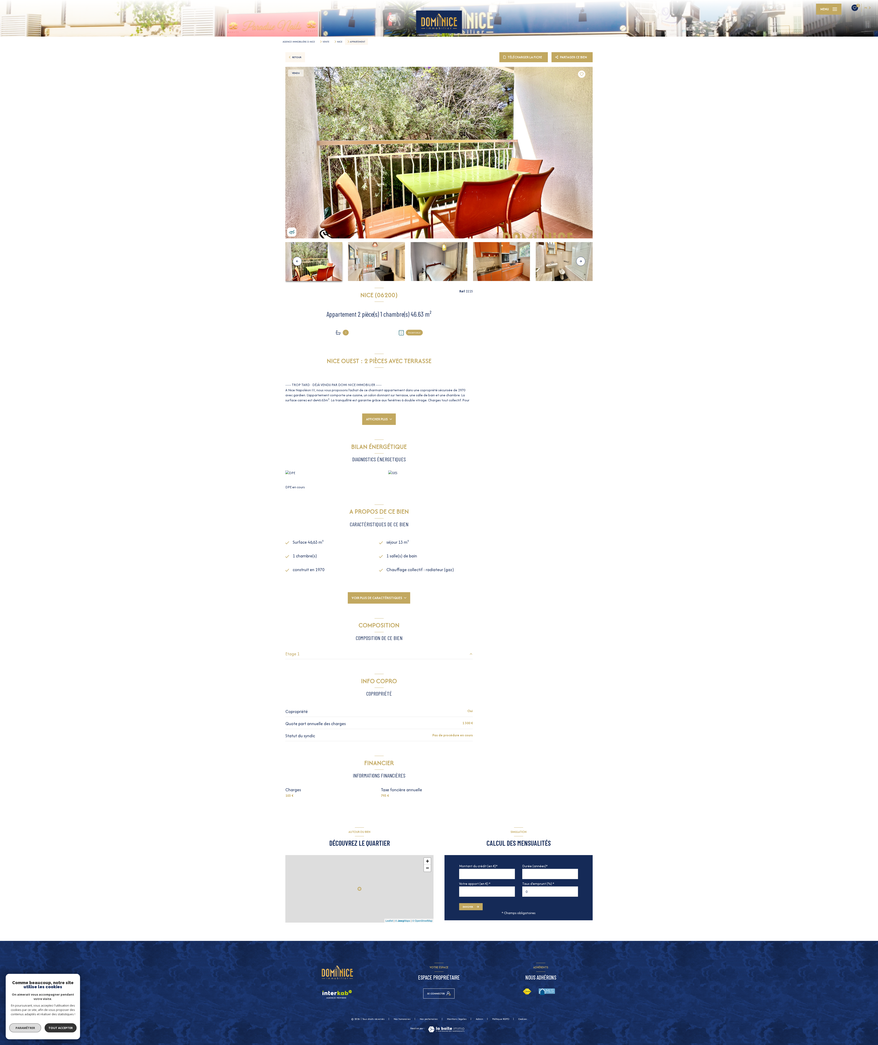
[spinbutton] (550, 891)
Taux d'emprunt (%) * (538, 883)
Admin (479, 1019)
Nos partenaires (429, 1019)
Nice (339, 41)
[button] (580, 261)
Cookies (522, 1019)
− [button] (427, 868)
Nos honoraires (402, 1019)
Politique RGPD (500, 1019)
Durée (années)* (535, 866)
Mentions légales (457, 1019)
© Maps (402, 920)
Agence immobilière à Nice (299, 41)
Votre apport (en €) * (474, 883)
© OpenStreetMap (422, 920)
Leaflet (389, 920)
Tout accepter (60, 1028)
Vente (326, 41)
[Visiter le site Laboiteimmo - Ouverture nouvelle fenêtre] (446, 1029)
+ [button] (427, 861)
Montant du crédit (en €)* (478, 866)
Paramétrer (25, 1028)
